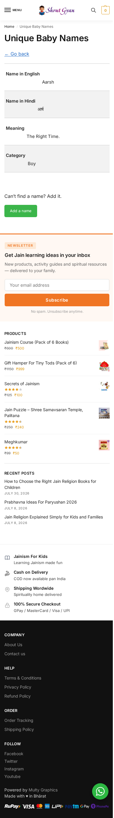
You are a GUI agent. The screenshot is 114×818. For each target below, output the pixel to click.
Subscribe (57, 300)
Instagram (14, 768)
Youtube (12, 776)
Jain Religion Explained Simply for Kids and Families (53, 516)
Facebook (13, 753)
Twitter (11, 761)
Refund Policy (17, 696)
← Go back (16, 54)
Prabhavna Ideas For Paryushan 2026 (40, 501)
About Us (13, 644)
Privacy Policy (17, 686)
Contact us (14, 653)
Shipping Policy (19, 729)
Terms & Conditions (22, 677)
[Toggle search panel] (93, 10)
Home (9, 26)
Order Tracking (18, 720)
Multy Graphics (43, 789)
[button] (105, 10)
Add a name (21, 211)
